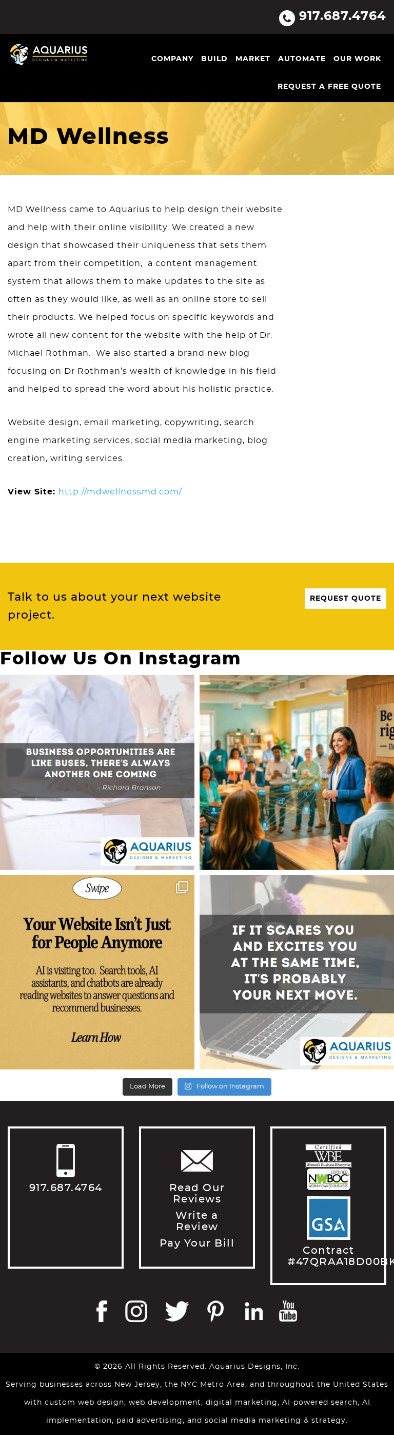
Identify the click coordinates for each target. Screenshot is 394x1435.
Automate (302, 59)
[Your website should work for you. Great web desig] (97, 772)
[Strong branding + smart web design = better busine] (297, 972)
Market (252, 59)
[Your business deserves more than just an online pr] (297, 772)
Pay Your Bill (197, 1243)
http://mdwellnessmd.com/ (120, 492)
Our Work (357, 59)
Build (214, 59)
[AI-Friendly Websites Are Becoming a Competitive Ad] (97, 972)
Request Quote (345, 598)
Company (172, 59)
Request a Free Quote (329, 86)
